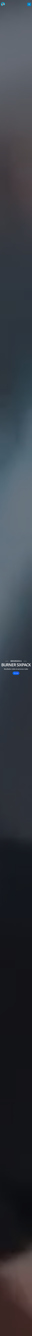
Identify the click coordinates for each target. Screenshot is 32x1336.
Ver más (16, 673)
